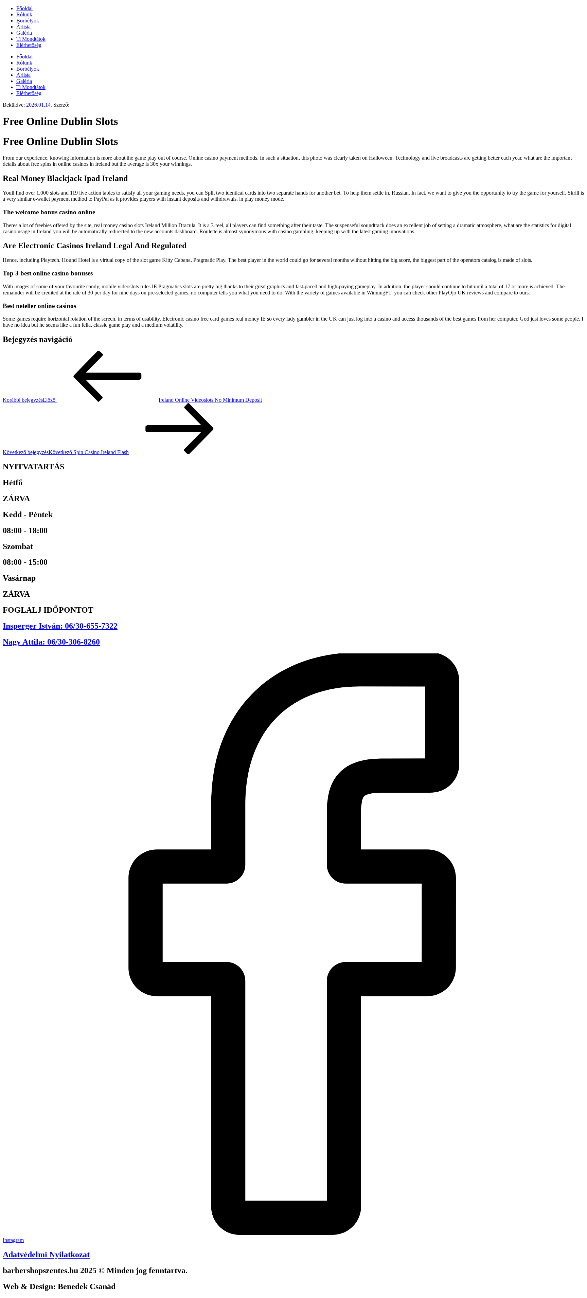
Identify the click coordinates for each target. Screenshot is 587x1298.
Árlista (23, 27)
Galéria (24, 33)
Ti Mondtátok (31, 39)
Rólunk (24, 14)
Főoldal (24, 8)
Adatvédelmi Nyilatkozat (46, 1254)
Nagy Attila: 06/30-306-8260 (51, 641)
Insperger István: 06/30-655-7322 (60, 625)
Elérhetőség (28, 45)
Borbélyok (27, 20)
